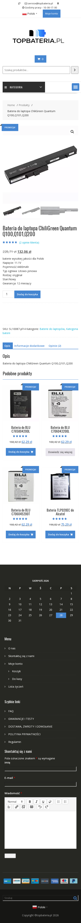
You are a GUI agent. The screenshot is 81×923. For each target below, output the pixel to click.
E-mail (10, 778)
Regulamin (14, 742)
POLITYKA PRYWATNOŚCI (24, 734)
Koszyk (16, 671)
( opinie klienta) (29, 242)
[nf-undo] (40, 806)
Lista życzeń (15, 686)
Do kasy (17, 679)
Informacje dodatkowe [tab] (29, 346)
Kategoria (16, 87)
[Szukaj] (74, 70)
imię (7, 762)
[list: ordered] (58, 801)
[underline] (43, 801)
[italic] (37, 801)
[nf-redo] (47, 806)
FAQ (11, 711)
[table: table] (32, 806)
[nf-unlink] (23, 806)
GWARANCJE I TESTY (21, 719)
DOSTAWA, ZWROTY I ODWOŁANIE (30, 726)
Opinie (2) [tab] (55, 346)
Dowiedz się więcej (60, 452)
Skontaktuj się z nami (21, 656)
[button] (75, 87)
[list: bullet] (65, 801)
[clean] (50, 801)
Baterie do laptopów (52, 329)
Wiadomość (13, 793)
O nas (11, 648)
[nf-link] (17, 806)
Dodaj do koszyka (27, 294)
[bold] (30, 801)
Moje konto (51, 13)
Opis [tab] (7, 346)
